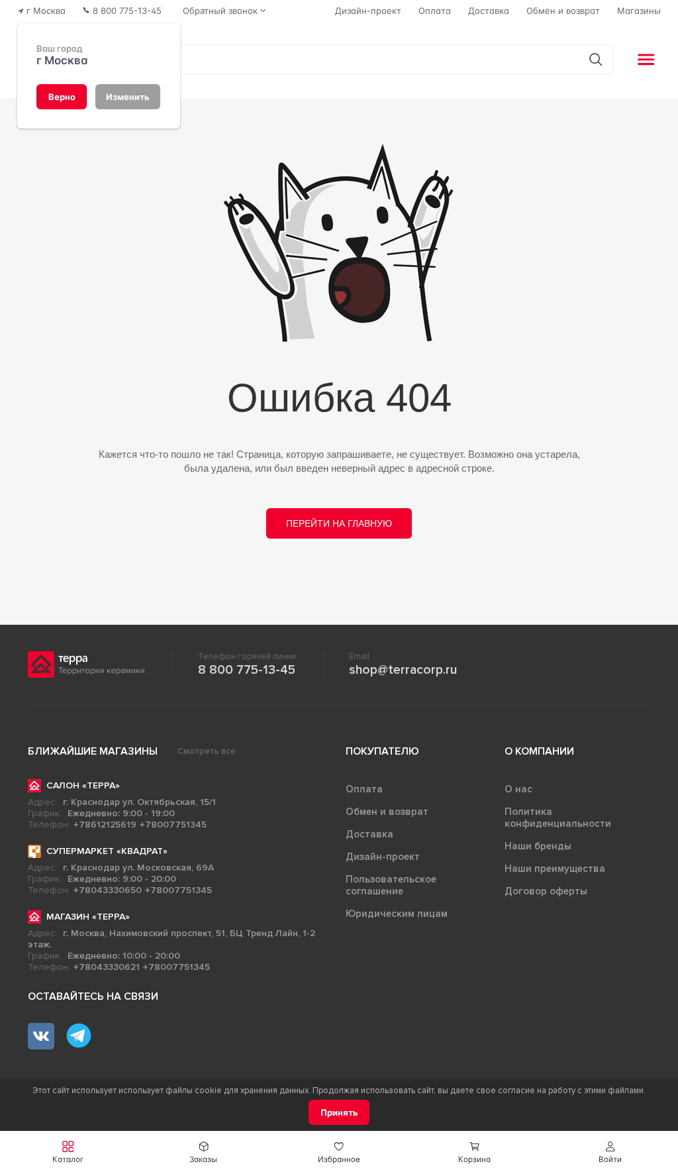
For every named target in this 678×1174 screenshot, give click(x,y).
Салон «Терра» (83, 785)
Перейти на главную (339, 523)
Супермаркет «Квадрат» (107, 851)
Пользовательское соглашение (391, 885)
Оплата (364, 789)
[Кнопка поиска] (595, 59)
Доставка (369, 834)
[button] (610, 1152)
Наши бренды (538, 846)
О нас (518, 789)
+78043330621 (106, 967)
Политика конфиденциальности (558, 817)
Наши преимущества (555, 869)
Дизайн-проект (383, 857)
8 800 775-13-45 (246, 670)
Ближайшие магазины (93, 751)
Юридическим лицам (397, 914)
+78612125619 (104, 824)
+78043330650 (107, 890)
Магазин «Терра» (88, 916)
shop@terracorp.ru (403, 670)
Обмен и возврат (387, 812)
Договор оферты (546, 891)
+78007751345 (173, 824)
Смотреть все (206, 751)
